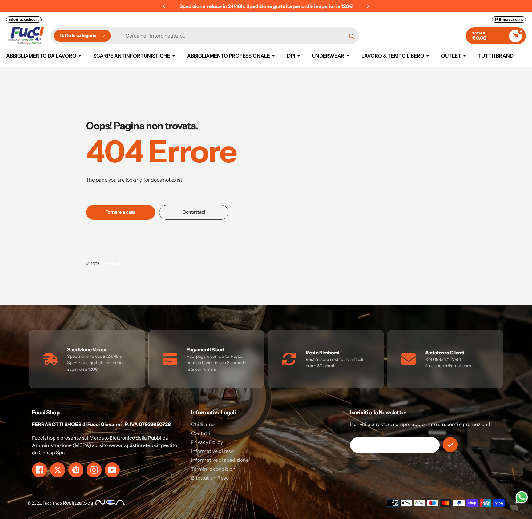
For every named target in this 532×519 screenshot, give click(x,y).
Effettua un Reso (210, 478)
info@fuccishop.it (24, 19)
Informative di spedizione (220, 460)
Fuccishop (110, 263)
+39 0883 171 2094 (443, 359)
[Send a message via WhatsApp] (521, 497)
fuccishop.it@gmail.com (448, 366)
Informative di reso (212, 451)
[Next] (368, 6)
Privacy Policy (207, 442)
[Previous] (164, 6)
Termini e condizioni (214, 469)
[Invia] (450, 444)
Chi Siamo (203, 424)
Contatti (200, 433)
